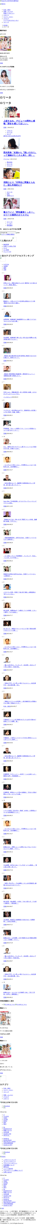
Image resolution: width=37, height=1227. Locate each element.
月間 (4, 269)
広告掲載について (8, 1165)
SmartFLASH (7, 1134)
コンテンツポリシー (9, 1161)
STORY (5, 1119)
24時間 (5, 266)
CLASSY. (6, 1116)
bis (4, 1127)
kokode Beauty (7, 1140)
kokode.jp (6, 1138)
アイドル (6, 20)
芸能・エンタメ (8, 11)
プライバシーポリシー (10, 1163)
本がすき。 (6, 1135)
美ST (4, 1124)
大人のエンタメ (14, 20)
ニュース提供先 (8, 1168)
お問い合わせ (7, 1172)
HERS (5, 1121)
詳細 (1, 63)
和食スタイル (7, 1130)
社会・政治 (6, 9)
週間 (4, 268)
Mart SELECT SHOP (9, 1141)
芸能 (4, 13)
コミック (6, 22)
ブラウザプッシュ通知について (13, 1170)
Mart (4, 1122)
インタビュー (10, 13)
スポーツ (6, 15)
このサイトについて (9, 1159)
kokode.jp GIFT (7, 1145)
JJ (3, 1115)
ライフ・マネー (8, 17)
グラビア (6, 18)
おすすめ (6, 264)
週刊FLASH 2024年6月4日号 (12, 136)
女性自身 (6, 1132)
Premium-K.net (7, 1128)
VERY (5, 1118)
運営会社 (6, 1167)
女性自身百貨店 (8, 1143)
